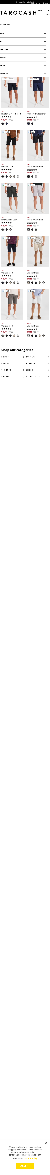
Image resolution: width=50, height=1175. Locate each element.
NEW (40, 11)
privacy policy (30, 1158)
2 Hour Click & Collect (25, 2)
